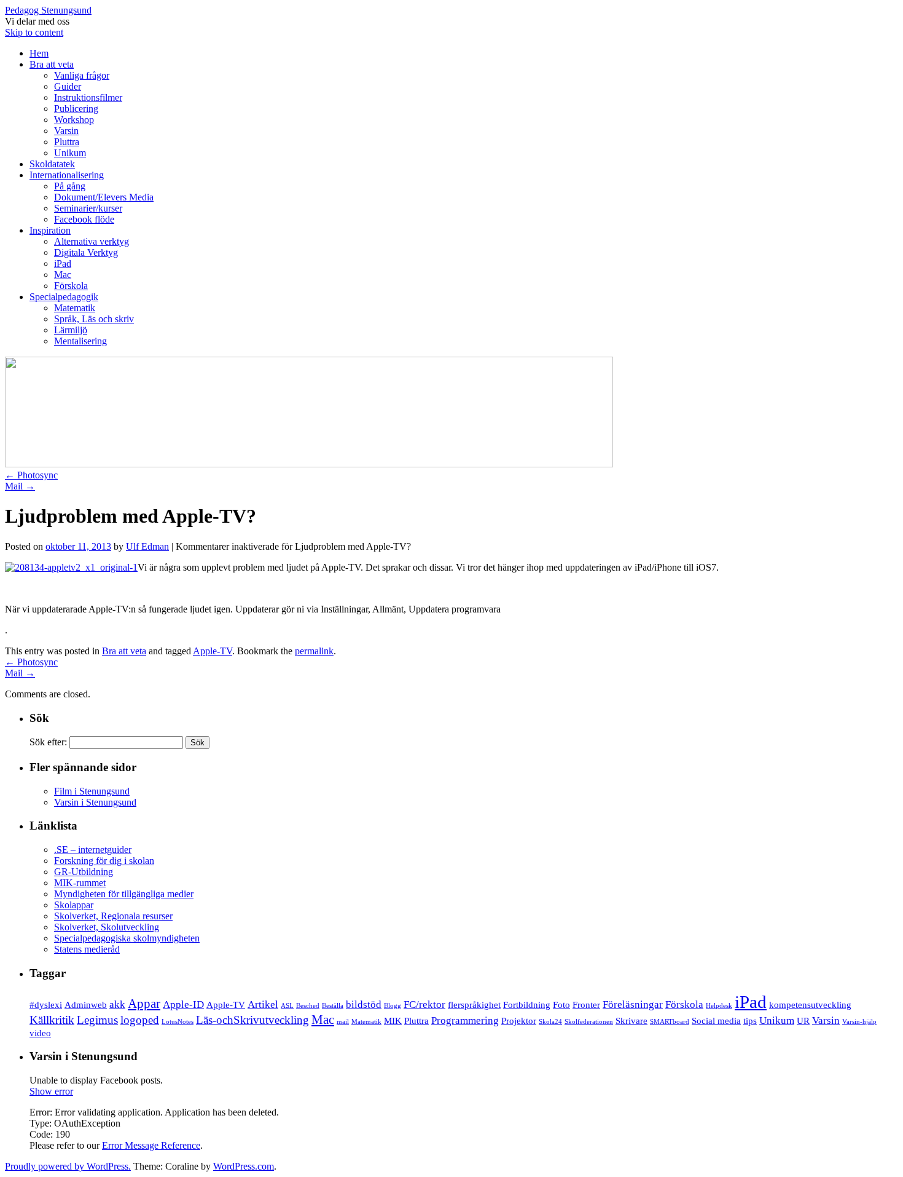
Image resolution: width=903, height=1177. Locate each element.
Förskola (71, 285)
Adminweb (85, 1005)
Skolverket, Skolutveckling (106, 927)
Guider (67, 86)
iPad (62, 263)
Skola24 (550, 1021)
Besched (307, 1005)
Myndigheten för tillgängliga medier (124, 894)
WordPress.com (243, 1166)
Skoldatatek (52, 164)
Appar (144, 1003)
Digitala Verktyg (86, 252)
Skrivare (631, 1021)
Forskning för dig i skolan (104, 860)
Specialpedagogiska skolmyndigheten (127, 938)
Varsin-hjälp (859, 1021)
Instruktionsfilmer (88, 97)
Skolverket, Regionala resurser (113, 916)
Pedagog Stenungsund (48, 10)
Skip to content (34, 32)
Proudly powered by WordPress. (68, 1166)
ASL (287, 1005)
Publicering (76, 108)
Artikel (263, 1004)
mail (343, 1021)
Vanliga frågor (81, 75)
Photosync (31, 475)
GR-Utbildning (83, 871)
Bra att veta (51, 64)
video (40, 1033)
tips (750, 1021)
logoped (139, 1019)
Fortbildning (526, 1005)
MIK (393, 1021)
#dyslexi (45, 1005)
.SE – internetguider (92, 849)
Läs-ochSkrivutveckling (252, 1019)
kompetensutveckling (810, 1005)
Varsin (66, 130)
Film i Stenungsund (92, 791)
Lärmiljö (70, 330)
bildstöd (363, 1004)
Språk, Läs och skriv (94, 319)
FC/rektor (424, 1004)
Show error (51, 1091)
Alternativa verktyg (91, 241)
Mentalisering (80, 341)
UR (803, 1021)
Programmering (465, 1020)
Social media (716, 1021)
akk (117, 1004)
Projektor (518, 1021)
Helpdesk (719, 1005)
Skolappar (73, 905)
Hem (39, 53)
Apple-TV (212, 651)
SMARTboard (669, 1021)
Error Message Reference (151, 1145)
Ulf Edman (147, 546)
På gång (69, 186)
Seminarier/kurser (88, 208)
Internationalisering (66, 175)
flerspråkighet (474, 1005)
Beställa (332, 1005)
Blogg (392, 1005)
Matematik (74, 308)
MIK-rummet (80, 883)
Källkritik (51, 1019)
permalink (314, 651)
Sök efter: (48, 742)
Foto (561, 1005)
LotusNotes (178, 1021)
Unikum (70, 153)
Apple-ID (183, 1004)
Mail (20, 486)
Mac (62, 274)
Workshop (74, 119)
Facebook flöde (84, 219)
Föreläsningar (633, 1004)
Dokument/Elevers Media (104, 197)
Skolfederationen (589, 1021)
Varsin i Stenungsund (95, 802)
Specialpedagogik (63, 296)
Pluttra (66, 142)
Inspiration (50, 230)
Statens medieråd (87, 949)
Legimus (97, 1019)
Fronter (586, 1005)
